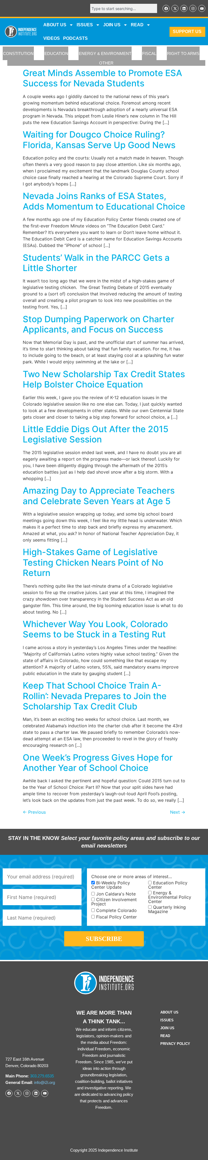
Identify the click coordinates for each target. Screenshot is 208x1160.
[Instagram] (192, 8)
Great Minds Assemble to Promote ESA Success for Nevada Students (102, 78)
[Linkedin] (183, 8)
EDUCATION (56, 53)
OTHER (106, 63)
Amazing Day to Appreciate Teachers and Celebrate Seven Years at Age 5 (99, 495)
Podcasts (75, 38)
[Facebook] (166, 8)
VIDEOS (51, 38)
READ (137, 24)
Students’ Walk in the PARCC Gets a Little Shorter (96, 262)
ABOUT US (54, 24)
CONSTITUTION (18, 53)
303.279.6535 (42, 1076)
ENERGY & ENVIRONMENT (105, 53)
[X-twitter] (174, 8)
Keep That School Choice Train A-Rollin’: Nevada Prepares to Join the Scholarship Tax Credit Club (95, 696)
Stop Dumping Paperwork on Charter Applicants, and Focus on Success (98, 324)
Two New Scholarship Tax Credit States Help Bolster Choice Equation (104, 379)
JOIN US (112, 24)
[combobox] (123, 8)
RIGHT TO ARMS (183, 53)
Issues (85, 24)
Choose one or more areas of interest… (131, 876)
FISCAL (149, 53)
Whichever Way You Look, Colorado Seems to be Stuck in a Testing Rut (95, 629)
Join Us (167, 1028)
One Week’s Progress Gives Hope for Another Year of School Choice (98, 762)
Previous (34, 812)
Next (177, 812)
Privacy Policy (175, 1044)
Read (165, 1036)
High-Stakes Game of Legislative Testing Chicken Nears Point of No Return (93, 562)
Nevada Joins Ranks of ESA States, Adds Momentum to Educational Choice (104, 201)
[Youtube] (201, 8)
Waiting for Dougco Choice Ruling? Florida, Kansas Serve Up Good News (99, 139)
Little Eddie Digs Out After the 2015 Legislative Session (95, 434)
